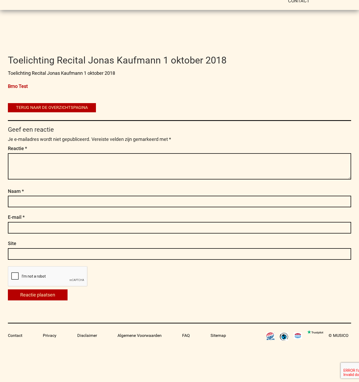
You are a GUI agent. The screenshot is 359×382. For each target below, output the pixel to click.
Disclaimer (87, 335)
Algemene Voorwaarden (139, 335)
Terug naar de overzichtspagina (52, 107)
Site (12, 243)
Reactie (17, 148)
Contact (15, 335)
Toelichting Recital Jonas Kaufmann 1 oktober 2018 (61, 73)
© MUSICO (338, 335)
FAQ (186, 335)
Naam (16, 191)
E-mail (16, 217)
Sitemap (218, 335)
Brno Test (18, 86)
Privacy (50, 335)
